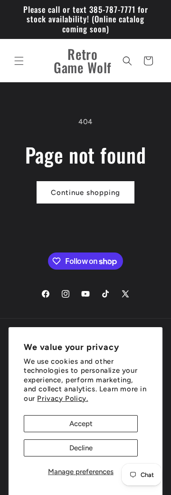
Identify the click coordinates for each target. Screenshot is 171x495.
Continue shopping (85, 192)
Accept (81, 423)
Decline (81, 448)
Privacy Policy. (62, 398)
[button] (19, 60)
